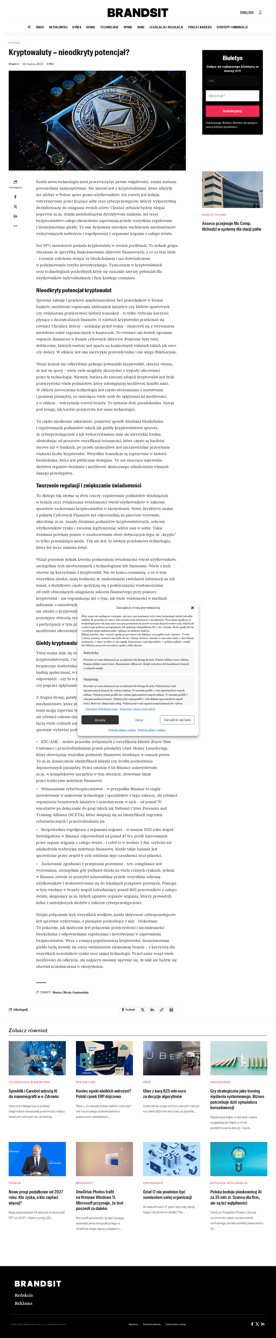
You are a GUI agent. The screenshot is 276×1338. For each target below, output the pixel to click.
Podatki (15, 1183)
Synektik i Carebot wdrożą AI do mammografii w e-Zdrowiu (34, 1094)
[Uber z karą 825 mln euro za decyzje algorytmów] (171, 1058)
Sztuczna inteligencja (229, 1183)
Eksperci (14, 64)
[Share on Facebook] (15, 197)
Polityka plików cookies (122, 730)
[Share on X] (15, 206)
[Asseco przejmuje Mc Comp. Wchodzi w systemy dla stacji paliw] (232, 189)
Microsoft (84, 1183)
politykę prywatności (225, 126)
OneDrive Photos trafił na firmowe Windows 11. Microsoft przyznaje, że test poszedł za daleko (99, 1200)
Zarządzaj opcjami (177, 720)
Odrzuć (139, 720)
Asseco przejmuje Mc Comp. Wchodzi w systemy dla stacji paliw (231, 226)
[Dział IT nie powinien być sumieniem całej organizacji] (171, 1159)
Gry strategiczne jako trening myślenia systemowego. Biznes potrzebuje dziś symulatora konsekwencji (237, 1099)
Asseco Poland (214, 214)
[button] (193, 608)
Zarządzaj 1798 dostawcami (101, 709)
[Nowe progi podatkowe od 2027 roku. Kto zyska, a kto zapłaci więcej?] (37, 1159)
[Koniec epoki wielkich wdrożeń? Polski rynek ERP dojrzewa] (104, 1058)
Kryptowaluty (80, 992)
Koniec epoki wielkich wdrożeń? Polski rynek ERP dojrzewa (103, 1094)
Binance (57, 992)
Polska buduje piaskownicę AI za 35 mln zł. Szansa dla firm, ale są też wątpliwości (236, 1197)
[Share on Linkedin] (15, 216)
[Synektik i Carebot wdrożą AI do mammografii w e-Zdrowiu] (37, 1058)
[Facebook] (252, 1324)
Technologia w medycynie (29, 1082)
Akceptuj (100, 720)
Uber (147, 1082)
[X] (257, 1324)
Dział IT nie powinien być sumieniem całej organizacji (167, 1194)
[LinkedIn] (262, 1324)
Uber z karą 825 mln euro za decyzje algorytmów (164, 1094)
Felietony (15, 42)
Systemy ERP (86, 1082)
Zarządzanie (220, 1082)
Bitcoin (67, 992)
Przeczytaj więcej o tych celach (137, 709)
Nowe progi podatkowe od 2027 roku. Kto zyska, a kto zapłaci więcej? (36, 1197)
